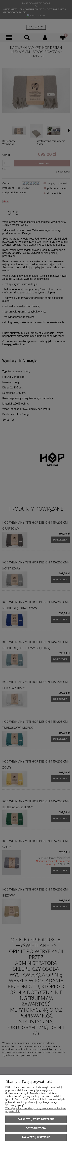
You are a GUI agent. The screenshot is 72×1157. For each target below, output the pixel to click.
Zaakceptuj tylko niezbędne (36, 1119)
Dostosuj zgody (36, 1128)
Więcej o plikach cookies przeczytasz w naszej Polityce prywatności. (35, 1110)
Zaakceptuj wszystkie (36, 1137)
